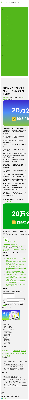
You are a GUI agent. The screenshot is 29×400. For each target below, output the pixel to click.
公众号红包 (16, 351)
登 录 (2, 398)
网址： (4, 302)
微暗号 (10, 19)
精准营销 (6, 340)
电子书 (7, 70)
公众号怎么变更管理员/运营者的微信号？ (15, 271)
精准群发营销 (9, 62)
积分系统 (16, 353)
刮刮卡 (10, 21)
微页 (10, 14)
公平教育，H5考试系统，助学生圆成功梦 (14, 366)
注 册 (4, 398)
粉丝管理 (23, 353)
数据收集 (8, 27)
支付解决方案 (9, 50)
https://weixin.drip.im (8, 201)
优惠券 (5, 324)
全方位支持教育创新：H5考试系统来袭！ (14, 369)
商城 (10, 40)
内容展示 (8, 13)
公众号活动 (7, 332)
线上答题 (4, 356)
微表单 (10, 29)
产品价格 (8, 75)
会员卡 (10, 35)
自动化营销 (8, 60)
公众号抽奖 (7, 331)
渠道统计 (6, 339)
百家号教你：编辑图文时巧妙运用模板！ (15, 272)
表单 (8, 356)
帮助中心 (8, 72)
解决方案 (5, 45)
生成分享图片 (7, 244)
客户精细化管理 (9, 59)
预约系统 (11, 38)
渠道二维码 (9, 353)
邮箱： (5, 300)
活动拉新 (8, 17)
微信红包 (11, 25)
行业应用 (8, 37)
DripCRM (5, 55)
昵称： (5, 299)
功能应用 (5, 9)
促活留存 (8, 32)
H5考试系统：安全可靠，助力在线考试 (13, 365)
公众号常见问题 (8, 329)
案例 (7, 69)
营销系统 (8, 49)
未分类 (5, 337)
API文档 (8, 74)
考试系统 (11, 30)
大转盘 (10, 22)
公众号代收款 (7, 327)
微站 (10, 16)
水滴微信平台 (6, 97)
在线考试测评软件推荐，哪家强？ (12, 376)
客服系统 (6, 334)
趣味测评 (6, 343)
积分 (10, 34)
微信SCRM (8, 52)
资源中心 (5, 65)
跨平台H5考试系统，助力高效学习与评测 (14, 368)
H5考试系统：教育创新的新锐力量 (12, 377)
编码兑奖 (11, 24)
